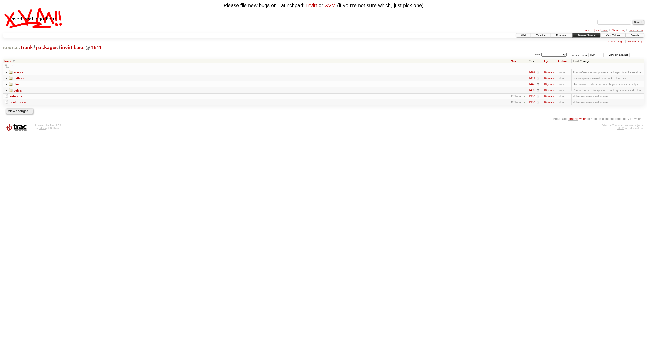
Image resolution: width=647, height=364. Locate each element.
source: (11, 47)
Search (635, 35)
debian (18, 90)
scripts (19, 72)
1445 (532, 84)
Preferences (636, 30)
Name (8, 61)
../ (11, 66)
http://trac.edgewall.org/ (630, 128)
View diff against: (619, 54)
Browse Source (586, 35)
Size (514, 61)
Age (546, 61)
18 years (549, 72)
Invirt (311, 5)
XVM (330, 5)
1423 (532, 78)
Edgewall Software (49, 128)
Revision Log (635, 41)
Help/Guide (601, 30)
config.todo (18, 102)
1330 (532, 96)
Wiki (523, 35)
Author (562, 61)
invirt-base (72, 47)
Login (587, 30)
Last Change (615, 41)
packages (47, 47)
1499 (532, 72)
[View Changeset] (538, 72)
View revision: (580, 54)
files (17, 84)
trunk (27, 47)
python (19, 78)
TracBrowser (577, 118)
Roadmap (561, 35)
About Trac (618, 30)
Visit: (538, 54)
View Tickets (613, 35)
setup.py (16, 96)
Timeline (541, 35)
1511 (96, 47)
